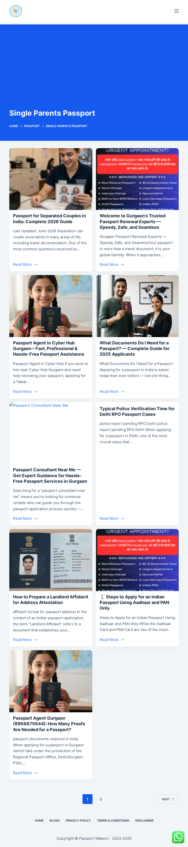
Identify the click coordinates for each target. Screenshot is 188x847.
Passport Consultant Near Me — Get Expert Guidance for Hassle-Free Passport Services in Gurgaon (50, 475)
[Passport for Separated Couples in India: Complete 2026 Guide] (50, 179)
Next (166, 799)
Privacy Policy (78, 820)
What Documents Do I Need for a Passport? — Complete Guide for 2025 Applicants (134, 348)
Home (39, 820)
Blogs (55, 820)
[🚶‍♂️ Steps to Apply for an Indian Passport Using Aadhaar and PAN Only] (137, 560)
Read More (22, 265)
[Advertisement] (94, 58)
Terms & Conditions (113, 820)
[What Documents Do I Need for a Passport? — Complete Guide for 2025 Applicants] (137, 306)
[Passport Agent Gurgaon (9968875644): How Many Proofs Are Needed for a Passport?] (50, 681)
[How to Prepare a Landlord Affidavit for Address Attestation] (50, 560)
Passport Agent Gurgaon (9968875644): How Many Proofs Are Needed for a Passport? (49, 723)
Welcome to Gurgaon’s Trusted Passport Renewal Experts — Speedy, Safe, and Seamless (132, 221)
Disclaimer (144, 820)
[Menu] (176, 11)
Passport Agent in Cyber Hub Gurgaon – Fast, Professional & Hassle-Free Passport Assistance (48, 348)
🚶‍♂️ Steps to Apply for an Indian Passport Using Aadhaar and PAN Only (134, 602)
